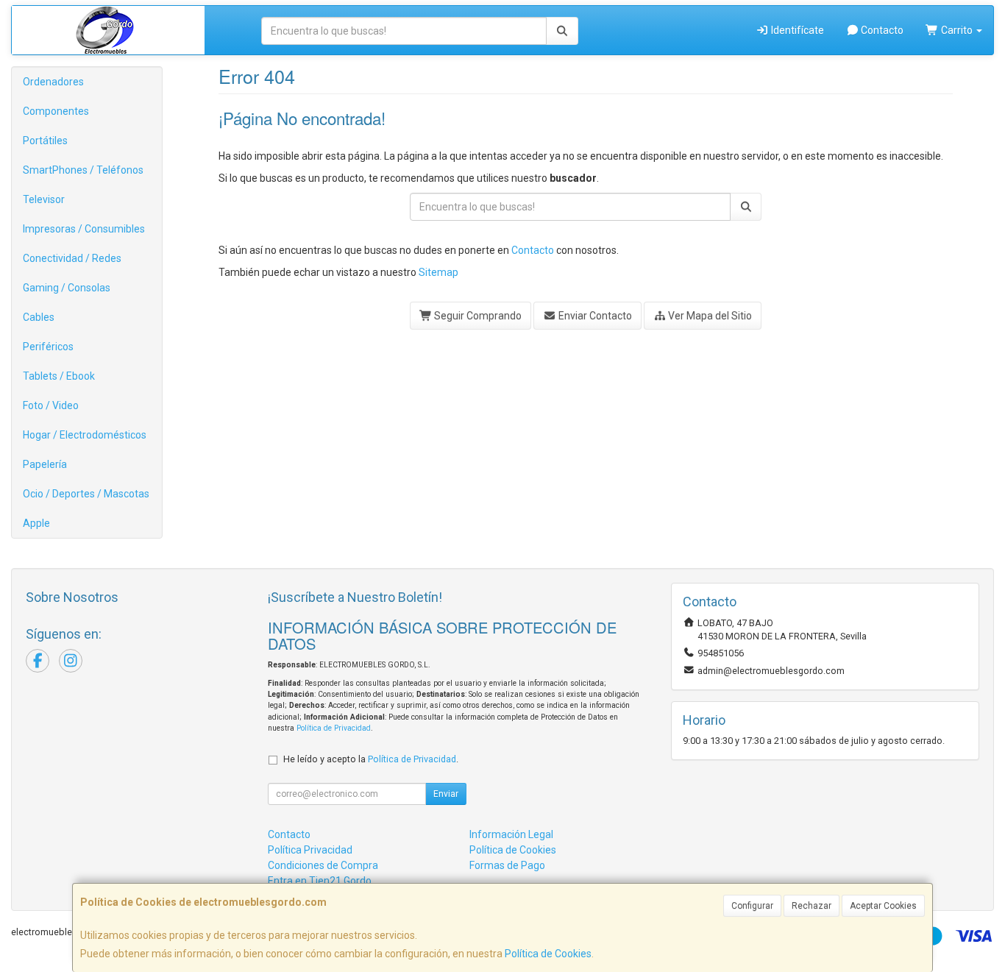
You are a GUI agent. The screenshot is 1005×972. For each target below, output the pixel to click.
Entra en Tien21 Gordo (320, 881)
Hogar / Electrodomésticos (84, 435)
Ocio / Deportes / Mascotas (86, 494)
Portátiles (45, 140)
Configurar (752, 906)
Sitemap (438, 272)
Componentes (56, 111)
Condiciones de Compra (323, 865)
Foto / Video (51, 405)
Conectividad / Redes (72, 258)
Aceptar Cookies (883, 906)
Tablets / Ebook (59, 376)
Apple (36, 523)
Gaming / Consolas (66, 288)
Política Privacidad (310, 850)
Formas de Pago (507, 865)
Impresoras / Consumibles (84, 229)
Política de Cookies (548, 953)
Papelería (45, 464)
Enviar (445, 794)
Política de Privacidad (333, 728)
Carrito (957, 30)
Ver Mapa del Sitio (709, 316)
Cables (38, 317)
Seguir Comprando (477, 316)
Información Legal (511, 834)
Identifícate (796, 30)
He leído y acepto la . (370, 759)
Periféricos (48, 346)
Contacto (881, 30)
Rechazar (811, 906)
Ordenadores (53, 82)
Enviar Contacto (594, 316)
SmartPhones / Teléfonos (83, 170)
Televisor (44, 199)
